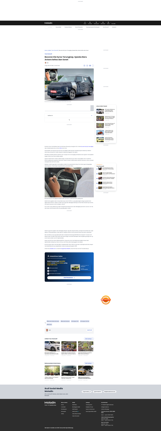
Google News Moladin (65, 248)
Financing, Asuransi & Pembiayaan (92, 27)
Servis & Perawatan (79, 27)
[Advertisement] (80, 11)
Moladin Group (53, 405)
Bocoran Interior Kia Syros (53, 321)
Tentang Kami (89, 404)
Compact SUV (75, 321)
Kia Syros (50, 324)
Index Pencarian (75, 416)
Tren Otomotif (106, 27)
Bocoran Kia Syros (65, 321)
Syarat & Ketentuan (90, 409)
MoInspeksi (63, 411)
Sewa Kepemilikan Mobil (91, 411)
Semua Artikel (58, 27)
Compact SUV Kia (85, 321)
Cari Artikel (50, 27)
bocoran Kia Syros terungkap (87, 146)
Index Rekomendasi (76, 413)
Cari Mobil (63, 407)
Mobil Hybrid (75, 409)
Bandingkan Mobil (76, 407)
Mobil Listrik (74, 411)
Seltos (60, 148)
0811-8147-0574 (104, 424)
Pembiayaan (64, 409)
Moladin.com (53, 248)
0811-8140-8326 (104, 418)
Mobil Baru (74, 404)
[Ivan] (47, 330)
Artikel (49, 50)
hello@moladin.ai (105, 407)
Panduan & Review (68, 27)
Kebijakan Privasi (89, 407)
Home (46, 50)
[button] (84, 65)
